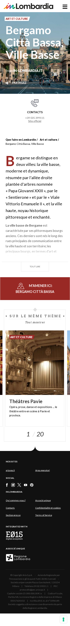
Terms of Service (43, 515)
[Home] (28, 6)
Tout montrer (35, 322)
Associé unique (43, 500)
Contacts (10, 507)
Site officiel (34, 121)
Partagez (19, 82)
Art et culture (48, 139)
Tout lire (35, 266)
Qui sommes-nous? (16, 500)
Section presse (13, 515)
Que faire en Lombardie (21, 139)
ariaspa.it (10, 470)
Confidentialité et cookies (48, 507)
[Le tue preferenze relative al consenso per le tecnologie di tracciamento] (63, 619)
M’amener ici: (35, 288)
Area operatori (42, 470)
